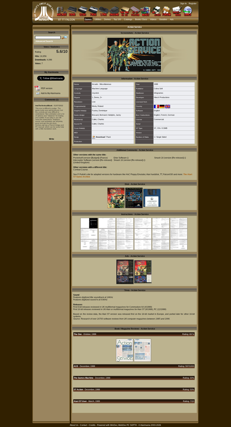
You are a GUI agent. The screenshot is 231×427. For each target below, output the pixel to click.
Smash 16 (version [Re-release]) (128, 160)
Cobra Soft (158, 89)
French (164, 115)
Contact (83, 425)
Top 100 (117, 19)
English (157, 111)
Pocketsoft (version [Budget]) (86, 158)
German (171, 115)
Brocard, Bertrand (99, 115)
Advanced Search (44, 41)
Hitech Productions (161, 97)
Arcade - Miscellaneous (101, 84)
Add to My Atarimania (50, 93)
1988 (156, 84)
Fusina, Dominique (99, 111)
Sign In (183, 3)
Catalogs (128, 19)
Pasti (109, 137)
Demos (107, 19)
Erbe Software (120, 158)
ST (155, 128)
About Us (74, 425)
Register (193, 3)
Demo (96, 97)
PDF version (46, 88)
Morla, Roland (97, 106)
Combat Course (80, 169)
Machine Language (100, 89)
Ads (172, 19)
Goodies (163, 19)
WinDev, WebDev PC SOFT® (123, 425)
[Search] (64, 38)
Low (93, 102)
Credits (92, 425)
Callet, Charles (98, 119)
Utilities (98, 19)
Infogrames (158, 93)
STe (158, 128)
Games (88, 19)
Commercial (159, 119)
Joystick (95, 93)
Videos (153, 19)
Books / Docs (141, 19)
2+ (101, 97)
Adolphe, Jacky (114, 115)
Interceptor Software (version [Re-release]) (92, 160)
